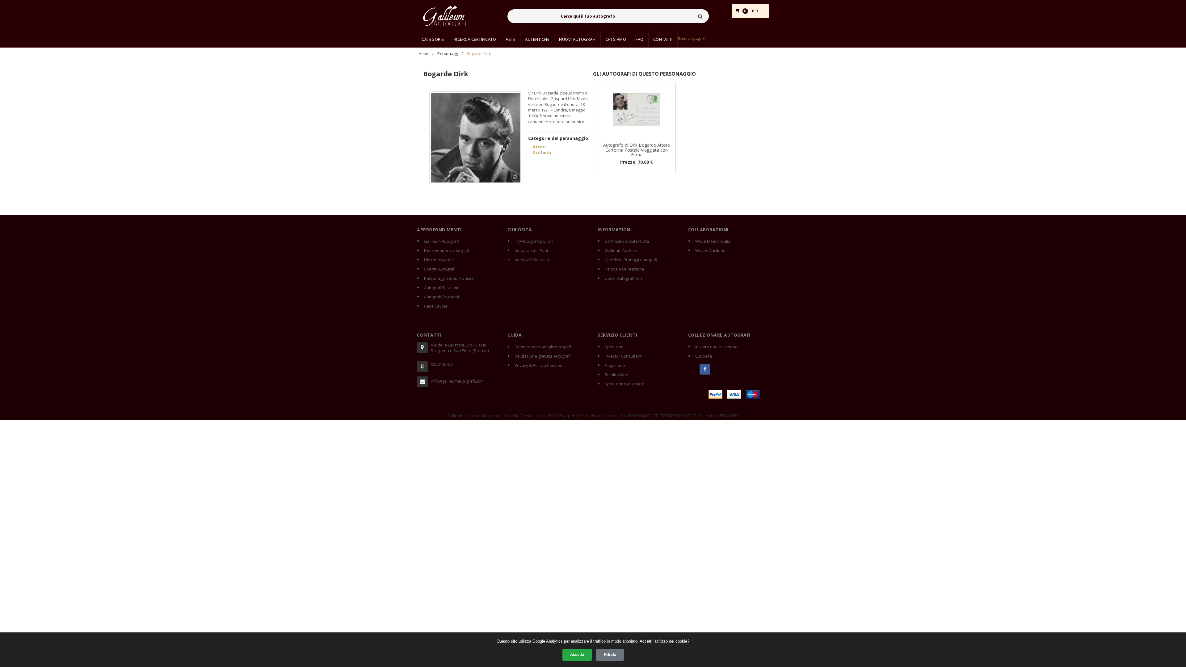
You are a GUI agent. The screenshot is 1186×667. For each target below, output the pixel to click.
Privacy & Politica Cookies (538, 365)
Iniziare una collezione (716, 347)
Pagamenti (615, 365)
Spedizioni (615, 347)
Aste (510, 39)
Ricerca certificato (475, 39)
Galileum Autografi (441, 241)
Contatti (663, 39)
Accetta (577, 654)
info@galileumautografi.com (457, 381)
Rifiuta (610, 654)
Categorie (433, 39)
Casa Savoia (436, 306)
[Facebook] (705, 369)
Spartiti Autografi (440, 269)
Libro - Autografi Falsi (624, 278)
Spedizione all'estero (625, 384)
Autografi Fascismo (442, 287)
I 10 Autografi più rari (534, 241)
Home (423, 53)
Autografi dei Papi (531, 250)
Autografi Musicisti (532, 259)
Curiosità (703, 356)
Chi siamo (615, 39)
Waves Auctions (710, 250)
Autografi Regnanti (441, 297)
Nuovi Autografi (577, 39)
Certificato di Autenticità (627, 241)
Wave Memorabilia (712, 241)
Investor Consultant (623, 356)
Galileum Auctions (621, 250)
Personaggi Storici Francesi (449, 278)
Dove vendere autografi (446, 250)
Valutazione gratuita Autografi (543, 356)
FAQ (640, 39)
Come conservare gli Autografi (543, 347)
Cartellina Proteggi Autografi (631, 259)
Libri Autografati (439, 259)
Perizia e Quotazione (624, 269)
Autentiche (537, 39)
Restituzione (616, 374)
